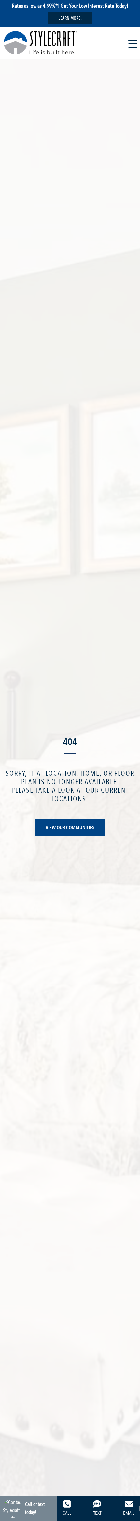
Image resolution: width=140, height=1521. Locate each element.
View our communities (70, 827)
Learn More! (70, 18)
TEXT (97, 1513)
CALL (67, 1513)
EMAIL (128, 1513)
